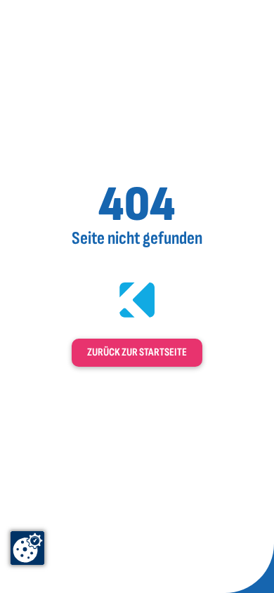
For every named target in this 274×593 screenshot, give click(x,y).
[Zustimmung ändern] (27, 548)
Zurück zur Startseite (137, 352)
